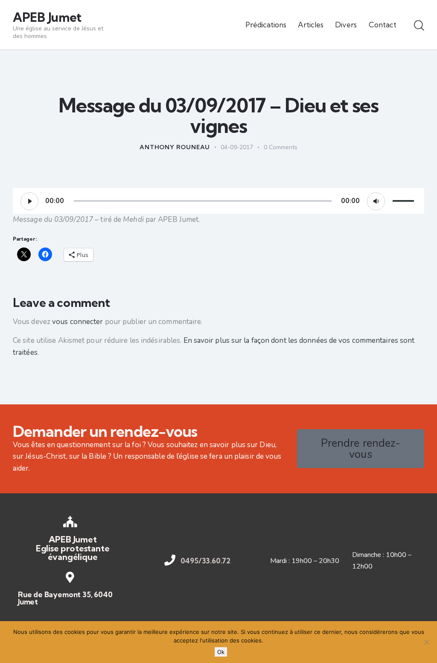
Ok (220, 651)
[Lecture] (29, 201)
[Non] (426, 642)
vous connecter (77, 322)
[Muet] (376, 201)
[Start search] (419, 26)
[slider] (405, 200)
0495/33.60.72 (206, 560)
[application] (218, 201)
